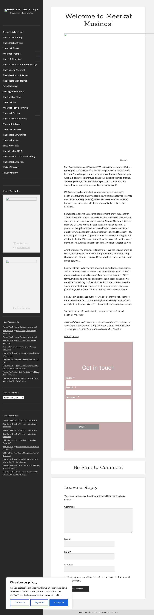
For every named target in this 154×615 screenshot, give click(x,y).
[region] (39, 593)
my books (116, 296)
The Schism (21, 243)
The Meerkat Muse (13, 42)
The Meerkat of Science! (15, 75)
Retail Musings (10, 86)
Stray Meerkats (11, 145)
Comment (69, 506)
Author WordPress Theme (90, 612)
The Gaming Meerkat (14, 69)
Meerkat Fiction (11, 113)
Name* (67, 539)
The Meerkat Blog (12, 37)
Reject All (39, 602)
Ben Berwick (23, 247)
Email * (71, 387)
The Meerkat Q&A (12, 150)
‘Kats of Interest (11, 167)
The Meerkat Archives (14, 134)
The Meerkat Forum (13, 161)
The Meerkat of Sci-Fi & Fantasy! (20, 64)
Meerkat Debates (12, 129)
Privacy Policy (10, 172)
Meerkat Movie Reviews (15, 107)
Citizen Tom (8, 347)
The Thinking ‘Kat (12, 59)
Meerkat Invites (11, 140)
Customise (20, 602)
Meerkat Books (11, 48)
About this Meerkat (13, 31)
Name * (70, 377)
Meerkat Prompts (12, 53)
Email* (67, 551)
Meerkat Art (9, 102)
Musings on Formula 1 (14, 91)
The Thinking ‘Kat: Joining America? (23, 327)
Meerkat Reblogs (12, 123)
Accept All (59, 602)
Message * (72, 397)
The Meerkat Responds (15, 118)
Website (68, 564)
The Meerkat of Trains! (15, 80)
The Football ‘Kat (12, 96)
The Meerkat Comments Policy (19, 156)
